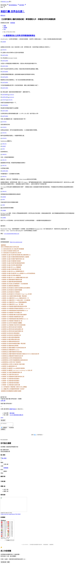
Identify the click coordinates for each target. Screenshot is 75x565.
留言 (14, 409)
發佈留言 (3, 429)
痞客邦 (11, 409)
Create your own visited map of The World (10, 514)
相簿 (5, 25)
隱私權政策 (45, 544)
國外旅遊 (12, 413)
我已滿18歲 (3, 562)
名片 (5, 29)
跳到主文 (3, 15)
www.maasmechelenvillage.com (11, 233)
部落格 (5, 27)
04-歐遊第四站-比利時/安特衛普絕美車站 (19, 35)
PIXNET (26, 544)
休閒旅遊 (12, 22)
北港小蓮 (3, 400)
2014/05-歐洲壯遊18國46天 (16, 415)
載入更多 (3, 420)
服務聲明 (51, 544)
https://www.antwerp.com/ (16, 242)
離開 (8, 562)
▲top (2, 417)
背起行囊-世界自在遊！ (13, 11)
